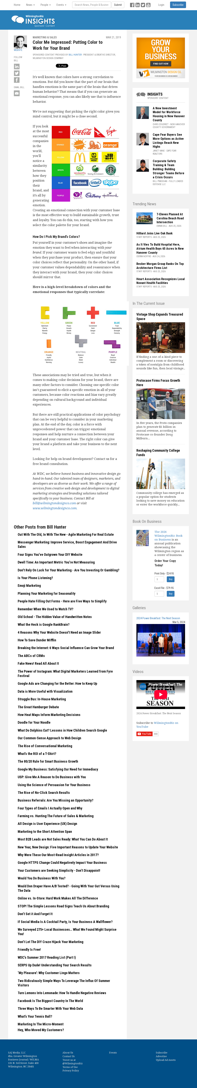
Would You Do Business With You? (41, 878)
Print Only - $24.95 (164, 573)
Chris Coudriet (161, 124)
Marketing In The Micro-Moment (40, 1024)
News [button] (29, 4)
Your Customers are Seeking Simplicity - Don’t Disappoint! (59, 870)
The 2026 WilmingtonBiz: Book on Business (168, 535)
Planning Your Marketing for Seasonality (46, 593)
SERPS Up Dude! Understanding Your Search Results (55, 965)
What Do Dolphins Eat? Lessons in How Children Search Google (62, 730)
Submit (118, 4)
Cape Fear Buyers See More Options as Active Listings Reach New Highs (168, 140)
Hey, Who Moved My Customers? (41, 1030)
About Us (68, 1052)
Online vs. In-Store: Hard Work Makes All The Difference (58, 898)
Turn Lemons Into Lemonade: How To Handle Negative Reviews (62, 993)
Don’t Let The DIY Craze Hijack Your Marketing (50, 942)
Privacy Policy (71, 1070)
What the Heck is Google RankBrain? (43, 624)
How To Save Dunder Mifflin (37, 640)
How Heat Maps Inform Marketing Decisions (49, 715)
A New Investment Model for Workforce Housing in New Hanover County (169, 114)
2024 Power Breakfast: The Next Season (158, 618)
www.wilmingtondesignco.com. (55, 508)
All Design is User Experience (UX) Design (47, 824)
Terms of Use (70, 1067)
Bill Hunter (75, 54)
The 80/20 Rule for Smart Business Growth (48, 761)
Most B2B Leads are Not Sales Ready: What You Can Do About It (63, 839)
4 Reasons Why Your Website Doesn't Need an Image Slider (59, 632)
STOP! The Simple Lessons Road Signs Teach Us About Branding (63, 906)
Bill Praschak (160, 181)
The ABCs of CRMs (31, 656)
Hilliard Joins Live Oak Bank (154, 233)
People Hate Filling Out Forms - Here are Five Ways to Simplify (62, 601)
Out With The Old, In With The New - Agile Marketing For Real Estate (66, 534)
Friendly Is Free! (29, 949)
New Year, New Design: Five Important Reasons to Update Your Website (68, 847)
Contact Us (69, 1056)
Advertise (161, 1056)
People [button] (45, 4)
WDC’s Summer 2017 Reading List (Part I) (47, 957)
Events (113, 1052)
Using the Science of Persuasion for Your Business (54, 785)
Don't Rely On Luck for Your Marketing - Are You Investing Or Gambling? (68, 570)
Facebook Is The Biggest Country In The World (50, 1001)
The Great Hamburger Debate (38, 707)
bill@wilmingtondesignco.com (54, 503)
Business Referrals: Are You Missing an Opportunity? (55, 800)
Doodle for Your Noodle (34, 722)
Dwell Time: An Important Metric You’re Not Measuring (56, 562)
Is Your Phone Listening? (35, 578)
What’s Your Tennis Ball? (35, 1016)
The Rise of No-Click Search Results (44, 793)
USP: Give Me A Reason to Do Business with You (52, 777)
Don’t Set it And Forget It (35, 914)
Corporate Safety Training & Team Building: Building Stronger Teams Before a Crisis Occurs (168, 169)
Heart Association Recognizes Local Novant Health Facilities (160, 281)
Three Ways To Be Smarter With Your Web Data (50, 1008)
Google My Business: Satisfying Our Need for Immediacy (58, 769)
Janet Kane (159, 150)
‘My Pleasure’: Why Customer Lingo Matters (49, 973)
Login (161, 4)
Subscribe (161, 1052)
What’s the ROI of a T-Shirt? (37, 754)
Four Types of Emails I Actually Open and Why (50, 808)
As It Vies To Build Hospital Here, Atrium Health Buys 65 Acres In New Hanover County (160, 248)
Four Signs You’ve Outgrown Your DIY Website (50, 554)
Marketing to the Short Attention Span (45, 831)
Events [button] (60, 4)
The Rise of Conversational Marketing (45, 746)
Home (17, 4)
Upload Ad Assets (166, 1060)
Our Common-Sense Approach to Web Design (49, 738)
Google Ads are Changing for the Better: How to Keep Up (57, 683)
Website (18, 50)
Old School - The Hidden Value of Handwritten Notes (55, 617)
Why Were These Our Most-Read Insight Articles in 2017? (58, 855)
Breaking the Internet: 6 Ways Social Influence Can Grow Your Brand (66, 648)
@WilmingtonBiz (73, 1063)
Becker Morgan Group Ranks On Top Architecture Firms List (160, 266)
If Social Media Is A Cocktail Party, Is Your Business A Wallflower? (65, 922)
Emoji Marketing (29, 586)
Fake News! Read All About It (38, 663)
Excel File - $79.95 (164, 587)
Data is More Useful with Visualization (45, 691)
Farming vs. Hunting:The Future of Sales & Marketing (55, 816)
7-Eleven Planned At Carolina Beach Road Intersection (170, 218)
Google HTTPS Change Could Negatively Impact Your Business (62, 863)
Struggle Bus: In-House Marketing (42, 699)
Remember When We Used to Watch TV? (45, 609)
